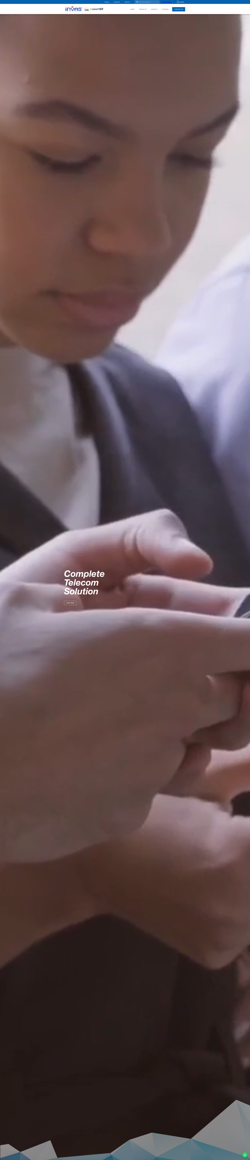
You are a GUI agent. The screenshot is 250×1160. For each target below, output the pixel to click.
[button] (70, 603)
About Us (127, 2)
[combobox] (147, 2)
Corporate (117, 2)
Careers (106, 2)
